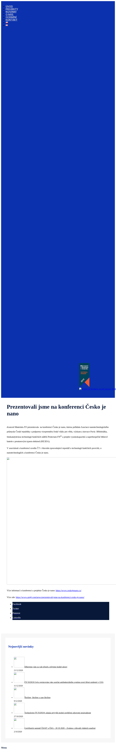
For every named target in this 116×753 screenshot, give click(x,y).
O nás (9, 14)
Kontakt (11, 20)
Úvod (9, 6)
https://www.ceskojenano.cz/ (68, 590)
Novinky (11, 11)
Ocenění (11, 17)
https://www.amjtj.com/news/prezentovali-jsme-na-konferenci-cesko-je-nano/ (50, 597)
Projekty (12, 9)
